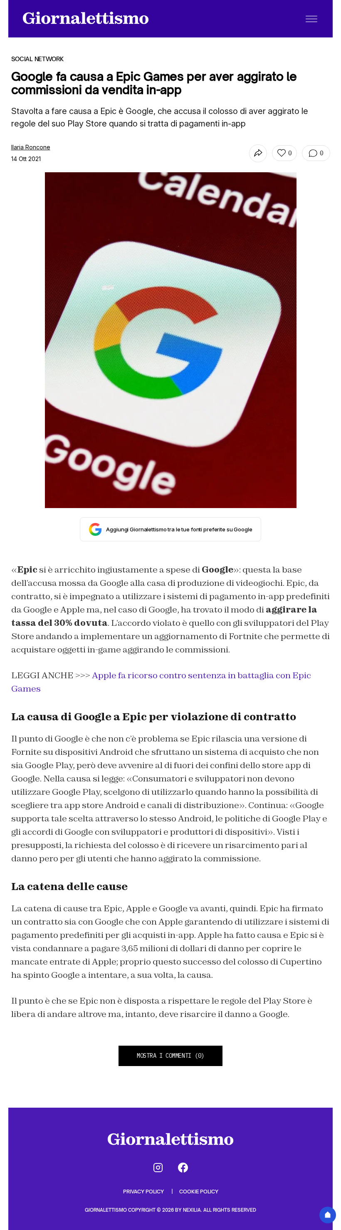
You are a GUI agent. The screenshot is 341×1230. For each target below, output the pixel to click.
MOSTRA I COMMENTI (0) (170, 1055)
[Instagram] (158, 1167)
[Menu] (311, 19)
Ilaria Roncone (30, 147)
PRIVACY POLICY (144, 1191)
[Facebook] (183, 1167)
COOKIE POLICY (198, 1191)
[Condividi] (258, 153)
